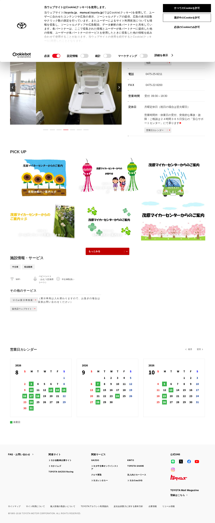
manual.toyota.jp (91, 12)
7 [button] (84, 130)
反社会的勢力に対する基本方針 (128, 506)
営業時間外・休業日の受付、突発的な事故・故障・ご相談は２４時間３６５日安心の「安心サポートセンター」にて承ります (173, 119)
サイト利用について (35, 506)
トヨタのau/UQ (134, 480)
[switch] (84, 56)
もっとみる (94, 251)
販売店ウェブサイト (22, 309)
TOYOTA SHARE (135, 466)
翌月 (199, 349)
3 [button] (57, 130)
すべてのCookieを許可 (187, 8)
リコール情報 (168, 506)
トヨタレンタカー (99, 480)
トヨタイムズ (55, 466)
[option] (66, 87)
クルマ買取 (96, 474)
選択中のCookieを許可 (187, 17)
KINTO (130, 460)
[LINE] (173, 461)
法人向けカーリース (136, 474)
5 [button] (71, 130)
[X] (181, 461)
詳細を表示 (161, 55)
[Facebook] (189, 461)
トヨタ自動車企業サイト (60, 460)
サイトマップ (14, 506)
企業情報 (152, 506)
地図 (148, 63)
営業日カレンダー (155, 130)
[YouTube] (197, 461)
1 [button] (44, 130)
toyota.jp (71, 12)
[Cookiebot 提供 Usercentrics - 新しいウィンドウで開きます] (21, 55)
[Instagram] (173, 469)
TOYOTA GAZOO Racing (61, 471)
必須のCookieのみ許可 (187, 27)
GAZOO (95, 460)
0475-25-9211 (154, 74)
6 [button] (77, 130)
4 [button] (64, 130)
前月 (190, 349)
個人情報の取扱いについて (62, 506)
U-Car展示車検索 (23, 300)
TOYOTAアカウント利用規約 (94, 506)
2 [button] (51, 130)
